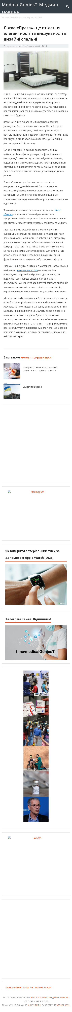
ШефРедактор (29, 46)
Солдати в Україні (32, 386)
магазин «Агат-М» (27, 270)
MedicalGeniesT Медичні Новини (31, 8)
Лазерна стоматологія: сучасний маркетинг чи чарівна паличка (40, 369)
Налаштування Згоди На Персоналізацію (28, 987)
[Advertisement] (36, 443)
